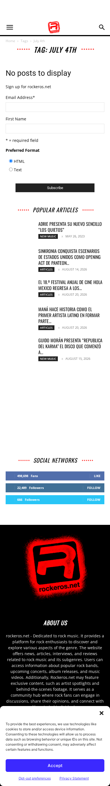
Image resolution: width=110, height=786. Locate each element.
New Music (48, 236)
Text (18, 169)
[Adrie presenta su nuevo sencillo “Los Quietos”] (20, 231)
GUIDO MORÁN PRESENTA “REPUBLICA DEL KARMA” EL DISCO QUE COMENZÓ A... (70, 346)
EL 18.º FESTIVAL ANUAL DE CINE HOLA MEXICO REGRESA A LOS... (70, 285)
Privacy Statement (74, 778)
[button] (101, 713)
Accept (55, 765)
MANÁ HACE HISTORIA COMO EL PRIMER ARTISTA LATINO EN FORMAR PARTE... (69, 315)
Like (97, 476)
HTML (19, 161)
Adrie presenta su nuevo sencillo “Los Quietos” (70, 226)
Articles (46, 269)
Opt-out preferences (35, 778)
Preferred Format (22, 150)
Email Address (20, 97)
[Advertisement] (55, 10)
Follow (93, 488)
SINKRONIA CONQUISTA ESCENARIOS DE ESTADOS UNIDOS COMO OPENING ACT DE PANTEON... (69, 257)
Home (10, 40)
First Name (16, 119)
